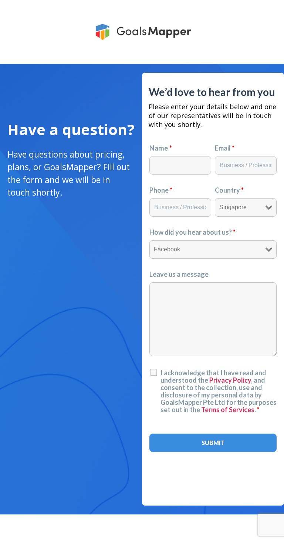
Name (160, 148)
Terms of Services (227, 410)
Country (229, 190)
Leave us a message (179, 274)
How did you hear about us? (192, 232)
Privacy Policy (230, 380)
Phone (160, 190)
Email (224, 148)
